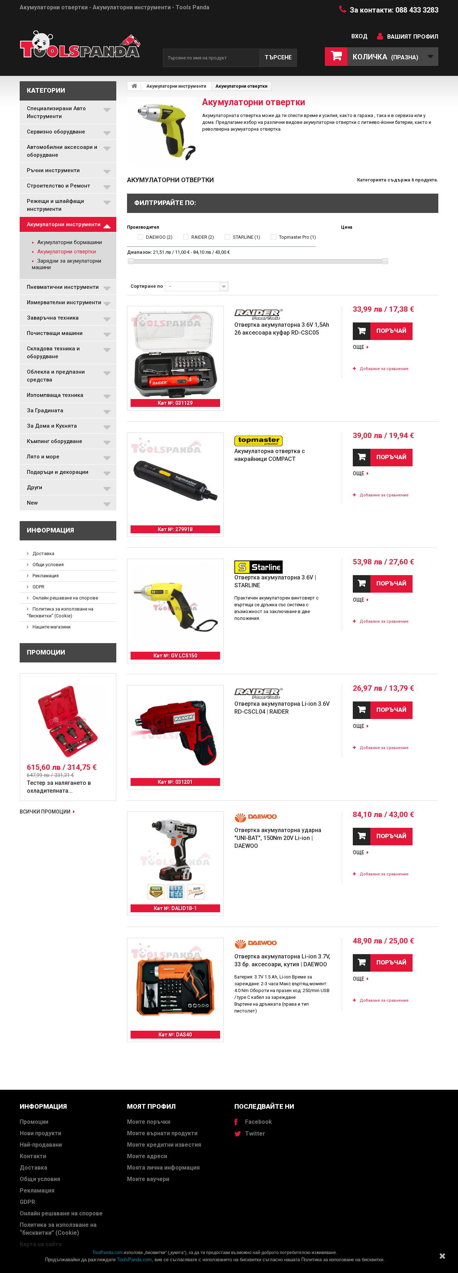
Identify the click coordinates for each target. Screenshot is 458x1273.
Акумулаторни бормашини (69, 242)
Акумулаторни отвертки (66, 251)
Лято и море (43, 456)
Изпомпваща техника (55, 395)
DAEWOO (159, 237)
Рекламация (45, 575)
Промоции (46, 652)
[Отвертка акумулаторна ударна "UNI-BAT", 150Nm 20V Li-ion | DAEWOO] (175, 859)
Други (34, 487)
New (32, 503)
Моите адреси (147, 1156)
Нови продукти (40, 1133)
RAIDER (202, 237)
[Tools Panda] (86, 47)
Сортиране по (147, 286)
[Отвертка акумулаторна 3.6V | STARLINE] (175, 607)
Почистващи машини (55, 333)
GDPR (37, 586)
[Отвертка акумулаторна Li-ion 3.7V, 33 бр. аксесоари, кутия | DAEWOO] (175, 986)
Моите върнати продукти (162, 1133)
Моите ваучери (148, 1179)
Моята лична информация (163, 1167)
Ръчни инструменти (53, 170)
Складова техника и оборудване (53, 352)
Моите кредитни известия (164, 1144)
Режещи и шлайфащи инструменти (55, 205)
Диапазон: (139, 252)
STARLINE (246, 237)
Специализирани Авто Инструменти (56, 112)
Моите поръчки (148, 1121)
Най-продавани (41, 1144)
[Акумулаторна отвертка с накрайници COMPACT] (175, 480)
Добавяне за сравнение (384, 368)
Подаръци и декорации (57, 472)
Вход (359, 36)
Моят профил (151, 1106)
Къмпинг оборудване (54, 441)
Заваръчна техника (53, 318)
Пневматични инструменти (63, 287)
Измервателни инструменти (64, 302)
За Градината (45, 410)
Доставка (42, 553)
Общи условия (47, 564)
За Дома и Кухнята (52, 426)
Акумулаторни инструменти (64, 224)
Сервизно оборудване (56, 131)
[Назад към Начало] (134, 86)
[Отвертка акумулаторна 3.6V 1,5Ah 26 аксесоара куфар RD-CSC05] (175, 354)
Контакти (33, 1156)
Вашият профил (412, 36)
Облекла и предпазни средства (56, 376)
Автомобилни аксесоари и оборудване (62, 151)
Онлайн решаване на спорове (64, 598)
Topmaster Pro (297, 237)
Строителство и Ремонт (58, 186)
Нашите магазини (50, 627)
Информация (50, 530)
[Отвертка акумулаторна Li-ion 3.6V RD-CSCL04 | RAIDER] (175, 733)
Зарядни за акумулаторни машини (66, 264)
